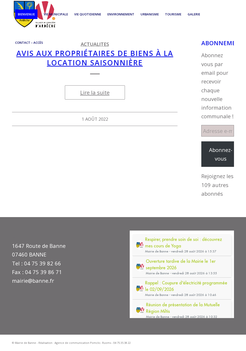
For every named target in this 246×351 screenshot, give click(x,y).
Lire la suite (95, 92)
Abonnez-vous (220, 154)
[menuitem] (26, 14)
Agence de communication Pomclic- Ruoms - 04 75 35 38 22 (93, 343)
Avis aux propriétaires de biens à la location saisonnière (94, 58)
